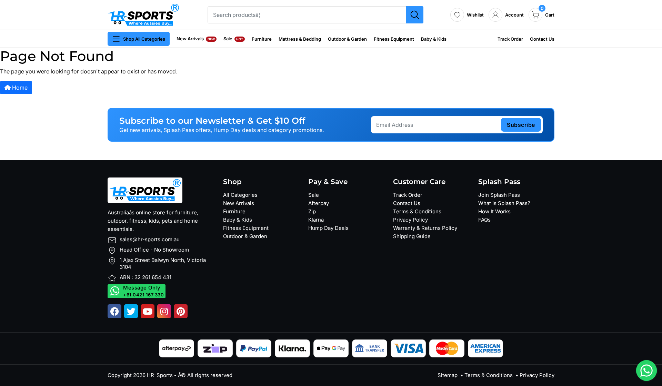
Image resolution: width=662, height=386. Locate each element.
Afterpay (318, 203)
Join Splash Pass (499, 195)
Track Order (510, 39)
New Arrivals (196, 38)
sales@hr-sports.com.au (150, 239)
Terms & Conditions (417, 211)
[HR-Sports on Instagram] (164, 311)
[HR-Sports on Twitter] (131, 311)
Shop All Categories (144, 39)
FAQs (484, 219)
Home (19, 87)
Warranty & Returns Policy (425, 228)
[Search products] (414, 14)
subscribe (521, 124)
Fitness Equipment (394, 39)
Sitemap (448, 375)
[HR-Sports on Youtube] (147, 311)
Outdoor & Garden (347, 39)
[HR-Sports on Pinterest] (181, 311)
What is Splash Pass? (504, 203)
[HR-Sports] (143, 14)
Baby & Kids (434, 39)
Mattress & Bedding (300, 39)
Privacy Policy (410, 219)
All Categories (240, 195)
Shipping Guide (412, 236)
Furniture (262, 39)
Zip (312, 211)
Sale (233, 38)
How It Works (494, 211)
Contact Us (542, 39)
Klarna (316, 219)
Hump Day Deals (328, 228)
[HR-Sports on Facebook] (114, 311)
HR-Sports (160, 375)
